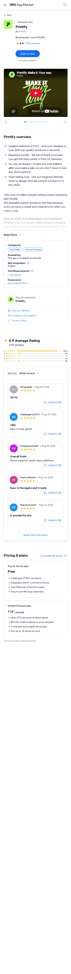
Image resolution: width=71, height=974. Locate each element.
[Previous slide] (6, 121)
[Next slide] (65, 121)
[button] (28, 262)
